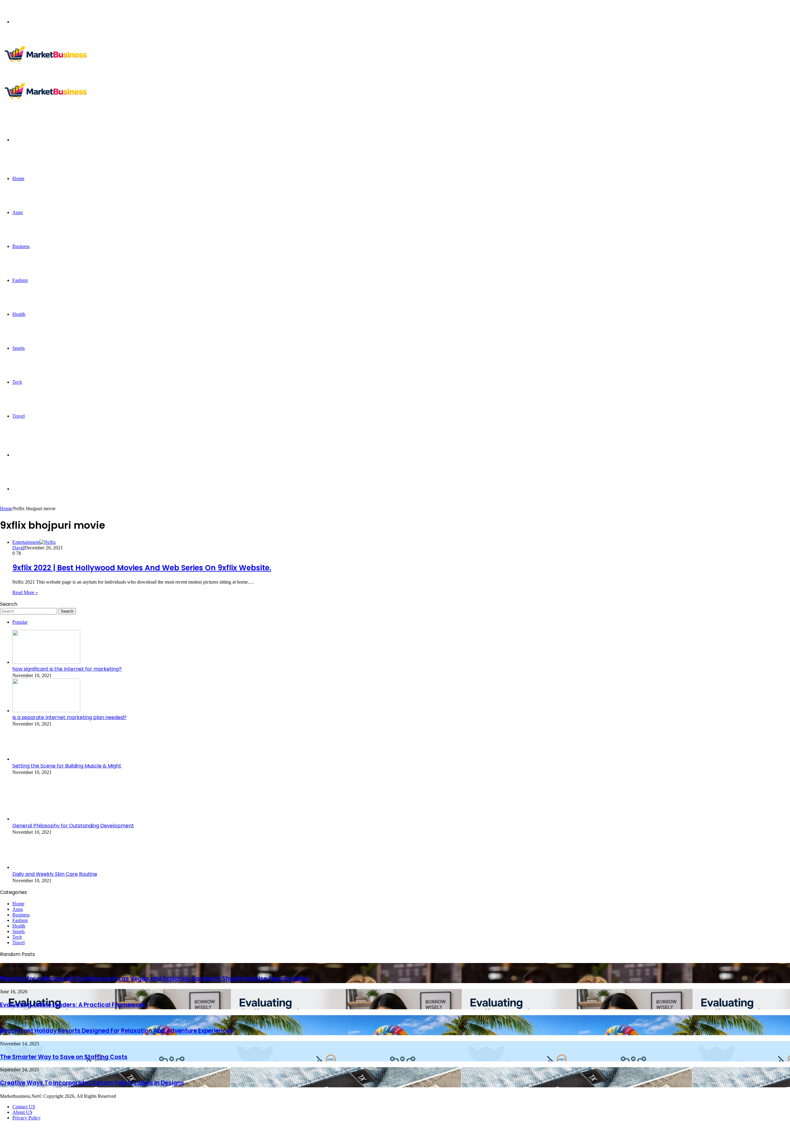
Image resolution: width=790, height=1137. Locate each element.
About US (22, 1112)
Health (18, 314)
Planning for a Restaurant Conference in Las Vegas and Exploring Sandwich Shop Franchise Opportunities (154, 978)
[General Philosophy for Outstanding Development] (46, 818)
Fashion (20, 280)
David (18, 547)
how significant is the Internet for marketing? (67, 668)
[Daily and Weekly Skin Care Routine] (46, 867)
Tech (17, 382)
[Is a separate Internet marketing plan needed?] (46, 710)
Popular (19, 622)
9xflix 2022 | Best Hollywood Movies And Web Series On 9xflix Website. (141, 568)
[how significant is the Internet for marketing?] (46, 662)
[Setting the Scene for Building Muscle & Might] (46, 759)
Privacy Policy (26, 1117)
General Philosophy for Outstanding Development (73, 825)
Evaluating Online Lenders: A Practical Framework (73, 1005)
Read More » (25, 592)
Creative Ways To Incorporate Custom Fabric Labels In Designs (92, 1083)
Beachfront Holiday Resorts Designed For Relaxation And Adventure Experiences (116, 1031)
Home (18, 178)
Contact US (23, 1106)
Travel (18, 416)
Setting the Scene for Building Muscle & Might (66, 765)
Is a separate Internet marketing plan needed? (69, 717)
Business (21, 246)
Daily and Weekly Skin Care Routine (54, 874)
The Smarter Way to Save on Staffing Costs (63, 1057)
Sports (18, 348)
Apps (17, 212)
